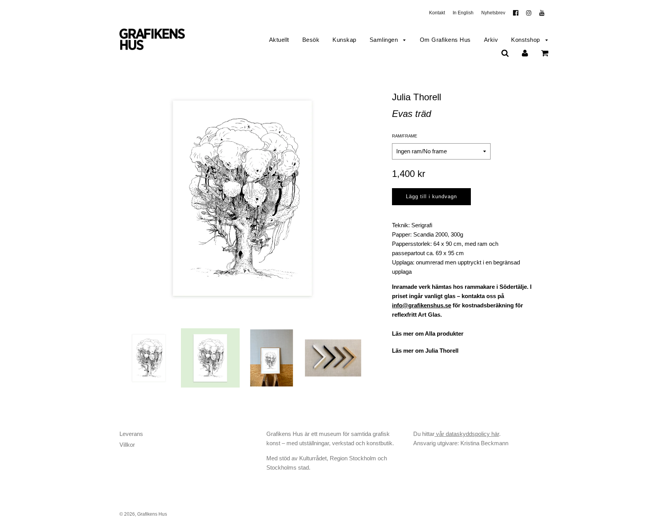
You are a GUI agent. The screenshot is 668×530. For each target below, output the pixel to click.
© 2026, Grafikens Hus (143, 514)
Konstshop (526, 39)
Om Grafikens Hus (445, 39)
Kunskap (344, 39)
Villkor (127, 444)
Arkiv (491, 39)
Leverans (131, 434)
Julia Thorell (416, 97)
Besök (311, 39)
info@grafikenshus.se (421, 305)
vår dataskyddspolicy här (467, 434)
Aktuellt (279, 39)
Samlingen (385, 39)
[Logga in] (525, 53)
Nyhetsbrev (493, 12)
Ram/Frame (404, 136)
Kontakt (437, 12)
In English (463, 12)
